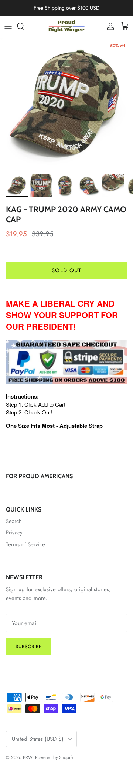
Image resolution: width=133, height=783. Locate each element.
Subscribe (29, 646)
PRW (27, 757)
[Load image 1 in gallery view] (66, 104)
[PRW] (66, 26)
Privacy (14, 533)
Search (14, 521)
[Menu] (8, 26)
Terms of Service (25, 544)
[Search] (24, 26)
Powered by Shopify (54, 757)
